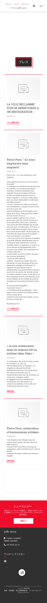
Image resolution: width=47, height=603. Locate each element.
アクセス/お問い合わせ (18, 8)
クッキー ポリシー (36, 590)
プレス (16, 4)
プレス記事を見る (13, 122)
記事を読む (11, 391)
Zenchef (27, 588)
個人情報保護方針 (22, 590)
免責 (6, 590)
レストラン (25, 4)
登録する (23, 521)
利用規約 (12, 590)
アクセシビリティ (23, 592)
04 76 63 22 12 (13, 544)
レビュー (8, 4)
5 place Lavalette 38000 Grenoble (12, 539)
